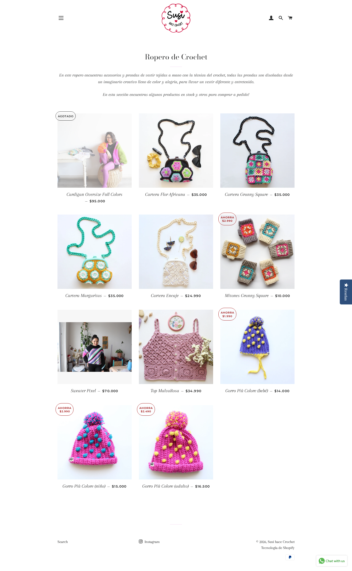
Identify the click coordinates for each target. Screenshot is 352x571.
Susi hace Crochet (281, 542)
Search (62, 542)
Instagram (152, 542)
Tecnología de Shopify (278, 548)
